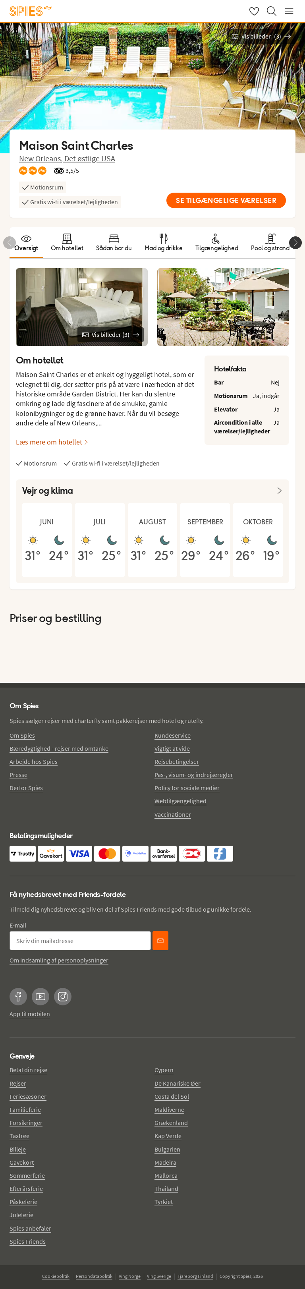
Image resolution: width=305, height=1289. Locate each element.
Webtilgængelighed (180, 801)
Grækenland (171, 1123)
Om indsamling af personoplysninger (59, 960)
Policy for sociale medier (187, 788)
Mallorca (166, 1175)
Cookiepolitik (55, 1276)
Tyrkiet (163, 1202)
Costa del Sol (171, 1096)
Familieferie (25, 1109)
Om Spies (22, 735)
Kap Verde (167, 1136)
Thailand (166, 1188)
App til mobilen (30, 1014)
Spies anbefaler (30, 1228)
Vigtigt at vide (172, 748)
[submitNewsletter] (160, 940)
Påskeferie (23, 1202)
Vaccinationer (172, 814)
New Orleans (76, 422)
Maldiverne (169, 1109)
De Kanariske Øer (177, 1083)
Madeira (165, 1162)
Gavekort (22, 1162)
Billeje (18, 1149)
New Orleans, (41, 158)
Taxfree (19, 1136)
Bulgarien (167, 1149)
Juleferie (21, 1215)
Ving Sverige (159, 1276)
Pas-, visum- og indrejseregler (193, 775)
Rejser (18, 1083)
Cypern (164, 1070)
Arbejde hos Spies (34, 761)
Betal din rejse (28, 1070)
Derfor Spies (26, 788)
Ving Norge (130, 1276)
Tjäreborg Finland (195, 1276)
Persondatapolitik (94, 1276)
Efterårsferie (26, 1188)
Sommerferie (27, 1175)
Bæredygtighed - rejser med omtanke (59, 748)
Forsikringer (26, 1123)
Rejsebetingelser (176, 761)
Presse (18, 775)
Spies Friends (28, 1241)
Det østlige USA (89, 158)
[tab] (26, 242)
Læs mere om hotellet (49, 441)
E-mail (18, 925)
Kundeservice (172, 735)
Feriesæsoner (28, 1096)
